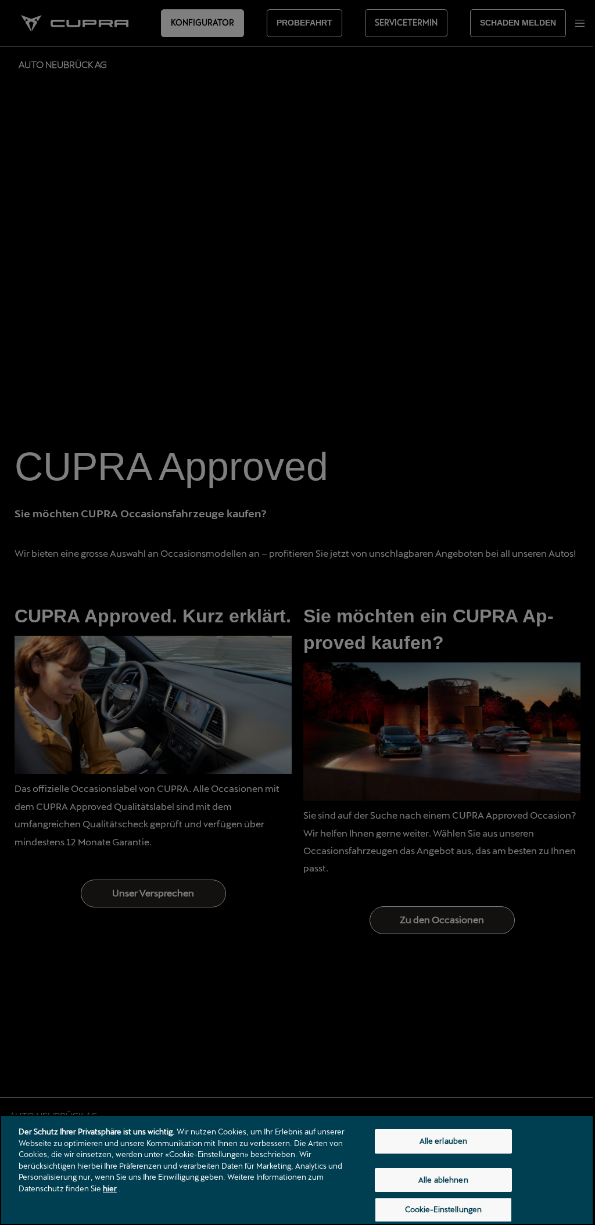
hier (110, 1188)
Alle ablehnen (443, 1179)
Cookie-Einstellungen (443, 1209)
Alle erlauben (444, 1140)
